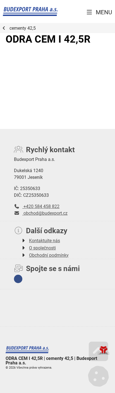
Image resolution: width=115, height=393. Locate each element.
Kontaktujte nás (44, 240)
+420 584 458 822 (40, 206)
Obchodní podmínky (49, 255)
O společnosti (42, 248)
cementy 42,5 (22, 28)
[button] (99, 12)
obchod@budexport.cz (45, 213)
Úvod (30, 11)
